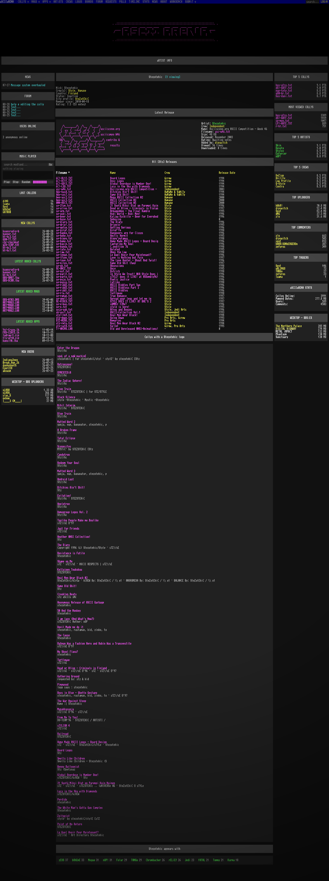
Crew (167, 172)
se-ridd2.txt (64, 285)
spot (278, 241)
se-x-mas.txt (64, 304)
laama (6, 204)
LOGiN (324, 1)
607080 (7, 212)
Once (113, 268)
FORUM (99, 1)
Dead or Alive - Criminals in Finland (82, 668)
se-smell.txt (64, 298)
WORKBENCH (176, 1)
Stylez (280, 151)
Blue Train (64, 413)
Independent (217, 126)
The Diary (116, 222)
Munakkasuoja (65, 709)
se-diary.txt (64, 222)
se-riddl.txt (64, 290)
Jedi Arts (180, 309)
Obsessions (117, 265)
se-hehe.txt (63, 235)
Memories (115, 320)
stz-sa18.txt (64, 326)
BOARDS (89, 1)
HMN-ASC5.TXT (64, 203)
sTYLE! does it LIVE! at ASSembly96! (134, 276)
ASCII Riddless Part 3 (124, 287)
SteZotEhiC (82, 99)
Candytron (63, 454)
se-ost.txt (63, 271)
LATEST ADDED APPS (28, 321)
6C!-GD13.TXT (64, 183)
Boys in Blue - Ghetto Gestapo (77, 692)
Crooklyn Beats (67, 594)
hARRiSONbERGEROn (287, 244)
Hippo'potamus (119, 238)
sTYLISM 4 (63, 725)
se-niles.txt (64, 263)
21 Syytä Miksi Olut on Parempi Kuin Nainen (86, 783)
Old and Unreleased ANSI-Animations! (134, 328)
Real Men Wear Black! (124, 315)
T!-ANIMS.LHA (64, 328)
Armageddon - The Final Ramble (130, 211)
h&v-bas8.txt (64, 192)
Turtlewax (116, 293)
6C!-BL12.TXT (64, 178)
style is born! (119, 307)
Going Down (117, 317)
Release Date (227, 172)
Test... (16, 107)
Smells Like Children (71, 758)
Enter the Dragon (68, 348)
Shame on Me (64, 561)
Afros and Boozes (121, 309)
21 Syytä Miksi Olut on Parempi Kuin (134, 205)
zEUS (63, 860)
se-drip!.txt (64, 224)
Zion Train (64, 389)
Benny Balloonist (68, 766)
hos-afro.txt (284, 85)
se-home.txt (63, 241)
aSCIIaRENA (7, 1)
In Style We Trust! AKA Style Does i (134, 274)
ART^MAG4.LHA (11, 305)
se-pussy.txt (64, 282)
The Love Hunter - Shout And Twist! (133, 260)
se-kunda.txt (64, 246)
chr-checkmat (11, 242)
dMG (278, 213)
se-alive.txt (64, 208)
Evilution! (64, 495)
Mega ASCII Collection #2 (126, 197)
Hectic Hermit (119, 235)
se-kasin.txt (64, 244)
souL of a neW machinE (71, 356)
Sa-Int (114, 326)
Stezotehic (219, 123)
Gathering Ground (68, 676)
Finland (73, 93)
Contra (280, 186)
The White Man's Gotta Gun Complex (80, 807)
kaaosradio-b (11, 231)
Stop (16, 182)
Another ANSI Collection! (73, 536)
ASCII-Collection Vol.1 (125, 312)
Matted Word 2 (66, 421)
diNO (5, 201)
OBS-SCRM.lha (11, 280)
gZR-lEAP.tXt (11, 245)
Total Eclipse (66, 438)
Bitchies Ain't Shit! (124, 192)
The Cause (63, 635)
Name (113, 172)
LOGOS (78, 1)
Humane (82, 90)
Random (26, 182)
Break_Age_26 (11, 362)
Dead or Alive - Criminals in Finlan (134, 208)
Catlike (115, 282)
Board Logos (117, 178)
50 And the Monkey (69, 610)
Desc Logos (117, 181)
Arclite (280, 178)
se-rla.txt (63, 293)
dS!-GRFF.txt (284, 88)
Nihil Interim (66, 405)
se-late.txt (63, 249)
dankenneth (9, 365)
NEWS (155, 1)
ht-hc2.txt (9, 247)
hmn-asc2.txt (64, 197)
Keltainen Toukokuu (69, 569)
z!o (278, 216)
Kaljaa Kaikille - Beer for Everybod (134, 216)
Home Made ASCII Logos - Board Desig (134, 241)
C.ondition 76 (119, 246)
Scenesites (64, 446)
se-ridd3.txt (64, 287)
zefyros (280, 246)
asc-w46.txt (222, 131)
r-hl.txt (281, 126)
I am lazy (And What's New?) (75, 619)
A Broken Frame (67, 430)
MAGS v (36, 1)
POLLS (122, 1)
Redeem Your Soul (68, 463)
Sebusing (115, 219)
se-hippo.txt (64, 238)
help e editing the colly (27, 104)
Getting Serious (120, 227)
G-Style (280, 183)
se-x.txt (61, 307)
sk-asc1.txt (63, 312)
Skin (278, 145)
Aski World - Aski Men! (125, 213)
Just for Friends (68, 528)
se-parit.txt (64, 274)
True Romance (118, 296)
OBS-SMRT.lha (11, 277)
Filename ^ (63, 172)
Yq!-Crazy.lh (11, 329)
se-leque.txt (64, 255)
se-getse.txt (64, 227)
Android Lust (65, 479)
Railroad (62, 734)
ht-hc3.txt (9, 236)
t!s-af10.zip (11, 338)
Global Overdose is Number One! (130, 183)
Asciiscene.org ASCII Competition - (133, 189)
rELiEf (175, 860)
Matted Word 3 (66, 471)
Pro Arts (169, 317)
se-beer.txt (63, 216)
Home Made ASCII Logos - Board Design (82, 742)
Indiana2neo (10, 360)
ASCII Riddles (119, 290)
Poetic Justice (119, 279)
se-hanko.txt (64, 233)
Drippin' (115, 224)
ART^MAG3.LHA (11, 302)
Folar (121, 860)
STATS (146, 1)
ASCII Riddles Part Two (125, 285)
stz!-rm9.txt (64, 315)
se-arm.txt (63, 211)
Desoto (280, 148)
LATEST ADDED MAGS (28, 291)
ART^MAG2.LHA (11, 310)
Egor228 (7, 368)
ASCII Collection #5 (123, 203)
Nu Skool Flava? (67, 651)
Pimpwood (62, 684)
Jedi (189, 860)
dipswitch (221, 142)
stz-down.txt (64, 317)
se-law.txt (63, 252)
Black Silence (66, 397)
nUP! (107, 860)
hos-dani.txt (284, 96)
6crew (167, 178)
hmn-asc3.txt (64, 200)
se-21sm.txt (63, 205)
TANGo (136, 860)
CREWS (69, 1)
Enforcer (281, 153)
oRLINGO (280, 268)
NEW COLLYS (28, 223)
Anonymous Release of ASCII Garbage (80, 602)
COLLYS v (23, 1)
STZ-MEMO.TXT (64, 320)
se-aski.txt (63, 213)
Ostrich (115, 271)
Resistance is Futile (71, 553)
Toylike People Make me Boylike (78, 520)
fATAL (203, 860)
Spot (5, 206)
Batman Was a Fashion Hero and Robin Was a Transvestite (94, 643)
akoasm (7, 371)
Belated (115, 249)
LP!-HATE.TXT (284, 123)
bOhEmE (78, 860)
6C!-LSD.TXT (63, 186)
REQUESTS (111, 1)
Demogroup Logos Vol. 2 (72, 512)
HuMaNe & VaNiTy (174, 192)
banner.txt (9, 234)
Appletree (63, 504)
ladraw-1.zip (11, 335)
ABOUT (163, 1)
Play (7, 182)
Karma (233, 860)
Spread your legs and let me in (130, 298)
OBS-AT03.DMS (11, 299)
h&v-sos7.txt (64, 194)
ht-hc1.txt (9, 250)
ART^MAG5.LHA (11, 308)
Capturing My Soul (121, 244)
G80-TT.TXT (9, 239)
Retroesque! (64, 364)
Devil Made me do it (70, 627)
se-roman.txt (64, 296)
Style (71, 90)
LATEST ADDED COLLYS (28, 261)
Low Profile (283, 181)
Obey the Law (118, 252)
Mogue (93, 860)
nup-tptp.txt (284, 90)
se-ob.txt (62, 265)
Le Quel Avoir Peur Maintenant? (130, 255)
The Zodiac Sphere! (69, 380)
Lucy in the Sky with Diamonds (130, 186)
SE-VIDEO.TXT (64, 301)
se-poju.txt (63, 279)
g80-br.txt (282, 93)
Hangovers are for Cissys (126, 233)
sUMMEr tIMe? (118, 304)
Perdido (62, 799)
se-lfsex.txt (64, 257)
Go (50, 164)
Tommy (218, 860)
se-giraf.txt (64, 230)
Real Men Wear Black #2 (125, 323)
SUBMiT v (190, 1)
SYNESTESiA (64, 372)
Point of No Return (69, 824)
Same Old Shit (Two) (123, 263)
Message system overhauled (28, 85)
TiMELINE (134, 1)
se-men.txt (282, 120)
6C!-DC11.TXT (64, 181)
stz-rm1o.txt (64, 323)
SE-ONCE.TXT (63, 268)
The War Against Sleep (71, 701)
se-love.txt (63, 260)
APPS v (46, 1)
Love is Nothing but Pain (126, 257)
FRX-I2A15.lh (11, 332)
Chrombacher (155, 860)
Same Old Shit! (119, 194)
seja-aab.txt (64, 309)
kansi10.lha (10, 340)
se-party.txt (64, 276)
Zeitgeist (63, 816)
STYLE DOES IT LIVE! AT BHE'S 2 (130, 301)
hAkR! (279, 205)
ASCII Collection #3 (123, 200)
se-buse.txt (63, 219)
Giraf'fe (115, 230)
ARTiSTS (58, 1)
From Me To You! (67, 717)
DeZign (280, 175)
